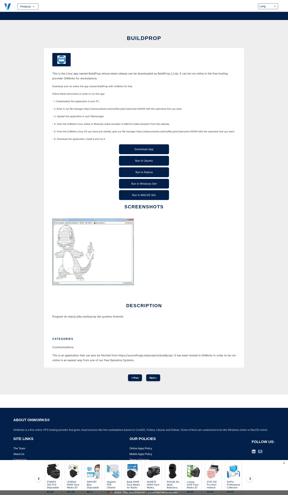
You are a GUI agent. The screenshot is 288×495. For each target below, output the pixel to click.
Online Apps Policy (141, 448)
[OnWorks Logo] (7, 7)
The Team (19, 448)
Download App (144, 149)
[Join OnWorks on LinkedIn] (254, 452)
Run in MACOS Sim (144, 195)
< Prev (135, 377)
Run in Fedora (144, 172)
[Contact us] (260, 452)
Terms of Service (139, 459)
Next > (153, 377)
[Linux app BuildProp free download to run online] (61, 59)
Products (25, 6)
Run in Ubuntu (144, 160)
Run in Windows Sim (144, 183)
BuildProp (144, 38)
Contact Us (19, 459)
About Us (18, 454)
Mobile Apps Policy (141, 454)
